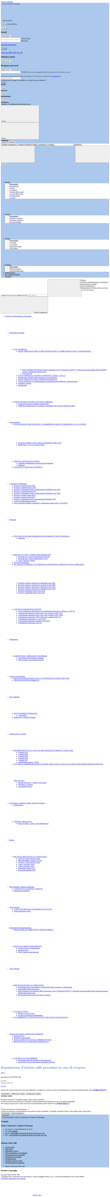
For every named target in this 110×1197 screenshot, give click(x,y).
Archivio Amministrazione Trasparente (95, 282)
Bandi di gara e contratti (17, 734)
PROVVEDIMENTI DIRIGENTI (26, 713)
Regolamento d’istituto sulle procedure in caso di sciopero (37, 377)
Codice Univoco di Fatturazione (29, 948)
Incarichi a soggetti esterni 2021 (24, 486)
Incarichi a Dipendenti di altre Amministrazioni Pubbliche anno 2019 (37, 489)
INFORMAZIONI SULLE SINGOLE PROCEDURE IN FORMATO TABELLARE (43, 750)
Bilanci (12, 840)
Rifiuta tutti (18, 1094)
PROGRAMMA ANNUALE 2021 (30, 860)
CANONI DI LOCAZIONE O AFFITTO (28, 889)
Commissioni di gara (25, 786)
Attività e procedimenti (17, 676)
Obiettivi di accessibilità (13, 1157)
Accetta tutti (33, 1094)
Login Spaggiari (56, 76)
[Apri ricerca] (92, 154)
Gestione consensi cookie (13, 1161)
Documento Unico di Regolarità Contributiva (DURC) (36, 1062)
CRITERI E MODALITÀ (23, 822)
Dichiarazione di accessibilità (15, 1155)
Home (84, 280)
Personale (12, 520)
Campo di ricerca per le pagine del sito (14, 295)
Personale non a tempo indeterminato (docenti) (34, 557)
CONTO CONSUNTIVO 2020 (29, 859)
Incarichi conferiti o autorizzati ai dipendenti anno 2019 (36, 587)
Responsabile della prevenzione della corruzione (34, 995)
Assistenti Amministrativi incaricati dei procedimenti (35, 463)
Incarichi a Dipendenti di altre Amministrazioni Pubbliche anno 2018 (37, 493)
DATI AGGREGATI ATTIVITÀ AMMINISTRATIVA (33, 1040)
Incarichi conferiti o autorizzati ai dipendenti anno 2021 (36, 583)
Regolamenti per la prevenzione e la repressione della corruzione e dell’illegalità (45, 987)
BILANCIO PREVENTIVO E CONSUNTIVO (30, 857)
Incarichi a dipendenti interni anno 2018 (31, 591)
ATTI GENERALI (88, 286)
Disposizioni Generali (89, 284)
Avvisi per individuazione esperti (25, 501)
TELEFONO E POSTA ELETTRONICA (28, 467)
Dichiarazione (18, 805)
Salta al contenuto (7, 2)
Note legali (9, 1149)
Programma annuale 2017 (26, 868)
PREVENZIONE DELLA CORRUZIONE (29, 985)
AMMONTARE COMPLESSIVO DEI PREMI (30, 656)
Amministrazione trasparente (14, 1163)
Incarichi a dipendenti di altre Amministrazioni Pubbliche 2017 (35, 499)
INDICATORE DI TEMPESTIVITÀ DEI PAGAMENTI (33, 930)
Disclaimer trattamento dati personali (13, 1178)
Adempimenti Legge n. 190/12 (28, 762)
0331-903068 (12, 1131)
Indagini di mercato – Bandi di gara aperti (32, 783)
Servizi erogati (14, 907)
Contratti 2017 (23, 760)
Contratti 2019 (23, 756)
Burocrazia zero (19, 1036)
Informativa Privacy (12, 1151)
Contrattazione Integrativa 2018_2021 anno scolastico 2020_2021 (40, 613)
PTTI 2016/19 (27, 374)
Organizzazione (15, 422)
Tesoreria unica (23, 950)
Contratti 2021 (23, 752)
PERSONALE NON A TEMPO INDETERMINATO (32, 555)
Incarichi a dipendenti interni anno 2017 (31, 593)
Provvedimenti (14, 697)
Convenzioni (22, 715)
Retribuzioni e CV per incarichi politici (31, 445)
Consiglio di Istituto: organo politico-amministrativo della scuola (39, 443)
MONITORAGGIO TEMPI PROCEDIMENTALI (31, 1042)
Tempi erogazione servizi (22, 911)
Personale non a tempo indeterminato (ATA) (33, 559)
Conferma (11, 142)
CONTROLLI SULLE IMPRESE (26, 1058)
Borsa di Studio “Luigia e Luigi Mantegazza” (33, 823)
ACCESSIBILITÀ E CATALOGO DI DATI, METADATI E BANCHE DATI (41, 1017)
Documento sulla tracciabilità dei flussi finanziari (34, 1060)
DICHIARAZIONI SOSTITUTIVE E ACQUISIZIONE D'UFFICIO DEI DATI (41, 678)
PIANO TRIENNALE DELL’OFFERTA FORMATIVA (37, 379)
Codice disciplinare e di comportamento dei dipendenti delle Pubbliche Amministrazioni (47, 381)
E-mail (23, 72)
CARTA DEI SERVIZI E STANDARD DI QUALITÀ (33, 909)
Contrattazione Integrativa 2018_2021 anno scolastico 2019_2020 (40, 615)
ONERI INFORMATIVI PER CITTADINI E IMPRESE (33, 402)
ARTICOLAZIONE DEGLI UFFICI (27, 461)
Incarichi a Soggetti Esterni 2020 (25, 488)
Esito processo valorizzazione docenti (30, 660)
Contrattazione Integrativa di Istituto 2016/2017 (34, 621)
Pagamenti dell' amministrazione (20, 928)
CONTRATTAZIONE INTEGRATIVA (28, 609)
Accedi (4, 28)
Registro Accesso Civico (26, 1013)
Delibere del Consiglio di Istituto (25, 717)
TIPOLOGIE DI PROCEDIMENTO (26, 680)
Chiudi (4, 88)
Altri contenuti (14, 969)
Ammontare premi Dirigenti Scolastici (31, 658)
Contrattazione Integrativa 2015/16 (30, 623)
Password (24, 41)
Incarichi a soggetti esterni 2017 (24, 497)
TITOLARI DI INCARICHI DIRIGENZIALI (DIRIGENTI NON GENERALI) (42, 536)
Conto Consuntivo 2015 (26, 866)
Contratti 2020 (23, 754)
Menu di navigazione (40, 312)
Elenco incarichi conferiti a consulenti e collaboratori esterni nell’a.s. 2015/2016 (41, 503)
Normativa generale (24, 383)
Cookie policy (10, 1147)
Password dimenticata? (8, 45)
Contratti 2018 (23, 758)
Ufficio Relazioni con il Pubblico (16, 1153)
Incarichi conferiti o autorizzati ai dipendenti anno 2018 (36, 589)
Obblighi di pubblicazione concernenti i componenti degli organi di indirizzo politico (46, 406)
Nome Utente (25, 39)
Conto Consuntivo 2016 (26, 864)
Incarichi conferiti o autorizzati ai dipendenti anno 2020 (36, 585)
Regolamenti (22, 385)
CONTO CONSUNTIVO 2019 (29, 862)
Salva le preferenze (17, 1113)
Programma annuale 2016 (26, 870)
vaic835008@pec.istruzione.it (28, 1135)
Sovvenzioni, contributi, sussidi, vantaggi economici (27, 803)
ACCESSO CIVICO (21, 1011)
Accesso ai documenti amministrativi (30, 1015)
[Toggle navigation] (18, 154)
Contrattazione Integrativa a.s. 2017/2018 (32, 619)
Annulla (4, 142)
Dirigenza (21, 465)
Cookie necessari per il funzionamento (14, 1109)
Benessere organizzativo (22, 1038)
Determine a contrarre (25, 784)
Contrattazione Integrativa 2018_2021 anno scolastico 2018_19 (39, 617)
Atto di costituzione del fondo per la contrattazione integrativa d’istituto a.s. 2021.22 (46, 611)
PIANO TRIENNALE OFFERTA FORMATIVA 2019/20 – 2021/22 (41, 376)
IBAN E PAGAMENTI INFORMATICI (28, 946)
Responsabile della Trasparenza (28, 989)
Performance (13, 639)
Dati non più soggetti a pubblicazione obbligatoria (26, 1034)
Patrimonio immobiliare (22, 891)
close (3, 164)
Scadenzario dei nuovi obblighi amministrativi (33, 404)
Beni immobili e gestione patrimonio (21, 887)
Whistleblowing (10, 1159)
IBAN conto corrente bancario (28, 952)
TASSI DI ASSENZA (21, 562)
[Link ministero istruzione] (10, 4)
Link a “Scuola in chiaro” (26, 561)
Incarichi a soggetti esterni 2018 (24, 495)
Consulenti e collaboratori (18, 484)
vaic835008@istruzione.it (27, 1133)
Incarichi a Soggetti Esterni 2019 (25, 491)
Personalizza (6, 1094)
